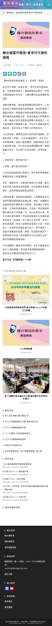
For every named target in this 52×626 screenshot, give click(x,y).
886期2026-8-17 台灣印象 (14, 497)
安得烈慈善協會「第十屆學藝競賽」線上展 (23, 451)
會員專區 (8, 601)
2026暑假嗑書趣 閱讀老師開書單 (17, 464)
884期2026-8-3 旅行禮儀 (14, 479)
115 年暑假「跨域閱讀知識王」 (19, 433)
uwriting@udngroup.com (16, 568)
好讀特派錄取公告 (13, 445)
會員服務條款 (10, 547)
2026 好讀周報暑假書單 (15, 439)
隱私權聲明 (9, 541)
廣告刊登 (8, 574)
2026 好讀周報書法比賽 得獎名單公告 (21, 421)
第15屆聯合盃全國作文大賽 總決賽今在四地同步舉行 (26, 397)
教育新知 (31, 65)
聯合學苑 (8, 65)
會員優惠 (8, 607)
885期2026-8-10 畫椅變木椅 (15, 471)
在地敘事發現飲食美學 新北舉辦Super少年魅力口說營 (26, 309)
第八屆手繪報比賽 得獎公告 (17, 415)
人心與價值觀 (26, 348)
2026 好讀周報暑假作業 (15, 427)
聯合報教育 (9, 535)
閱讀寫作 (39, 65)
